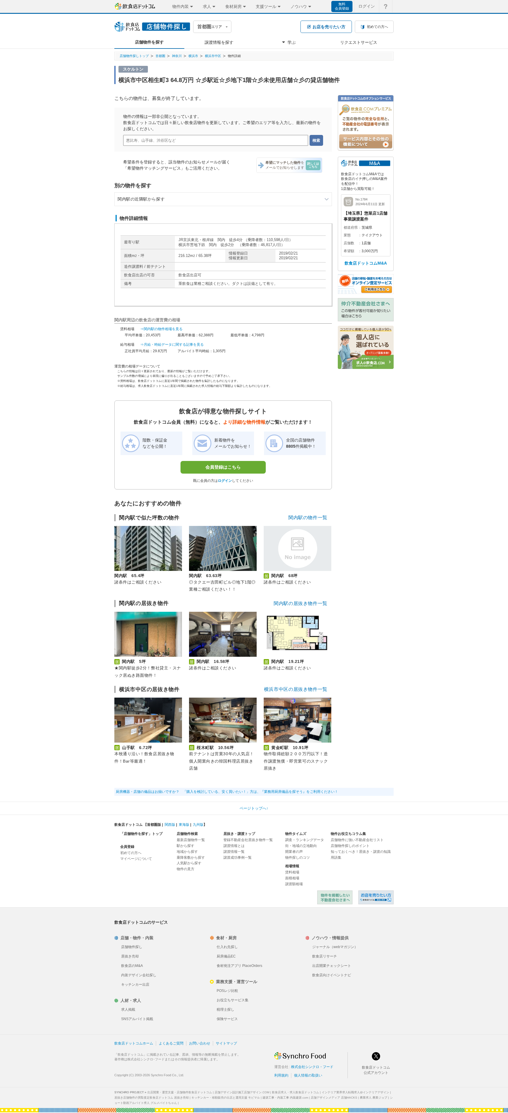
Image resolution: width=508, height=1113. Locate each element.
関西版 (170, 825)
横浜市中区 (213, 56)
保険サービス (227, 1019)
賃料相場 (292, 872)
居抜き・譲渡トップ (239, 834)
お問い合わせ (199, 1043)
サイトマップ (226, 1043)
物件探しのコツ (297, 857)
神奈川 (177, 56)
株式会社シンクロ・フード (312, 1067)
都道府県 (351, 227)
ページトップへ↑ (254, 808)
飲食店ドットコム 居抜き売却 (376, 897)
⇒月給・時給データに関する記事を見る (172, 344)
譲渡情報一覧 (234, 852)
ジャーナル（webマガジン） (335, 947)
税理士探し (225, 1009)
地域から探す (187, 852)
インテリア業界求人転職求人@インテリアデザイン (355, 1092)
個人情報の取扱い (308, 1075)
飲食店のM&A (132, 966)
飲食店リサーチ (324, 956)
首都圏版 (154, 825)
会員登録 (127, 847)
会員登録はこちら (223, 466)
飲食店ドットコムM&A (366, 263)
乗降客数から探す (191, 857)
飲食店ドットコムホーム (133, 1043)
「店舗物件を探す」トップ (141, 834)
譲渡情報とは (234, 846)
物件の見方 (185, 869)
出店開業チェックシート (331, 966)
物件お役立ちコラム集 (348, 834)
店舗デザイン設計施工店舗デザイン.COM (242, 1092)
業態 (347, 235)
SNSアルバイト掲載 (137, 1019)
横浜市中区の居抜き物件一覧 (295, 689)
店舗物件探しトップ (134, 56)
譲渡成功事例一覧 (237, 857)
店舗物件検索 (187, 834)
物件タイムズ (295, 834)
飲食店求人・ (295, 1092)
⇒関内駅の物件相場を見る (161, 329)
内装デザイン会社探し (138, 975)
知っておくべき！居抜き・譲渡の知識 (361, 852)
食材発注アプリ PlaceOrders (239, 966)
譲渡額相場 (294, 884)
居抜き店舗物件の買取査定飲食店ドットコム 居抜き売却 (151, 1097)
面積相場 (292, 878)
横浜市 (193, 56)
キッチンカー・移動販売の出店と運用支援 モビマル (225, 1097)
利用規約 (281, 1075)
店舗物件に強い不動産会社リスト (357, 840)
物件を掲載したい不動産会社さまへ (334, 897)
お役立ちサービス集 (232, 1000)
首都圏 (160, 56)
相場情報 (292, 866)
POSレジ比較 (227, 991)
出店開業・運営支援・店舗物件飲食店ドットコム (179, 1092)
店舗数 (349, 243)
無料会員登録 (342, 6)
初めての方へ (130, 853)
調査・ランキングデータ (304, 840)
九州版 (198, 825)
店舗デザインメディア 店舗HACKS (334, 1097)
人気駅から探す (189, 863)
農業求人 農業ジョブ (373, 1097)
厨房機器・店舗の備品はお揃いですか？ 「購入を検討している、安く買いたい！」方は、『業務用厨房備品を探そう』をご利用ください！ (227, 792)
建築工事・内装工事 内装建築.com (285, 1097)
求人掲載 (128, 1009)
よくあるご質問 (171, 1043)
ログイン (366, 6)
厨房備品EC (226, 956)
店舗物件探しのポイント (350, 846)
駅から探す (185, 846)
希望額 (349, 251)
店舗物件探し (131, 947)
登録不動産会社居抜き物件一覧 (248, 840)
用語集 (336, 857)
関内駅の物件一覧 (307, 517)
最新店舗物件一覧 (191, 840)
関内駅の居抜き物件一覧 (300, 603)
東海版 (184, 825)
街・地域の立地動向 (301, 846)
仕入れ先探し (227, 947)
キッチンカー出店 (135, 984)
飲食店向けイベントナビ (331, 975)
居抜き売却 (130, 956)
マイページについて (136, 859)
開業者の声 (294, 852)
